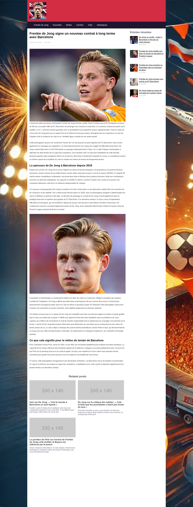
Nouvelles (57, 25)
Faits (90, 25)
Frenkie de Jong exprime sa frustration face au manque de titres (150, 67)
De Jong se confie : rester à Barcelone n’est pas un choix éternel (150, 39)
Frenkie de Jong (41, 25)
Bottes (69, 25)
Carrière (80, 25)
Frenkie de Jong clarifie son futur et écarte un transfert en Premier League (151, 53)
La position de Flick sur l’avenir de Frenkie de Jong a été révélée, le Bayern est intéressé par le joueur (51, 442)
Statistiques (102, 25)
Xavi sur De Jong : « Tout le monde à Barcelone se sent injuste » (48, 403)
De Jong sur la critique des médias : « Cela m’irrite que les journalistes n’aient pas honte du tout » (101, 404)
